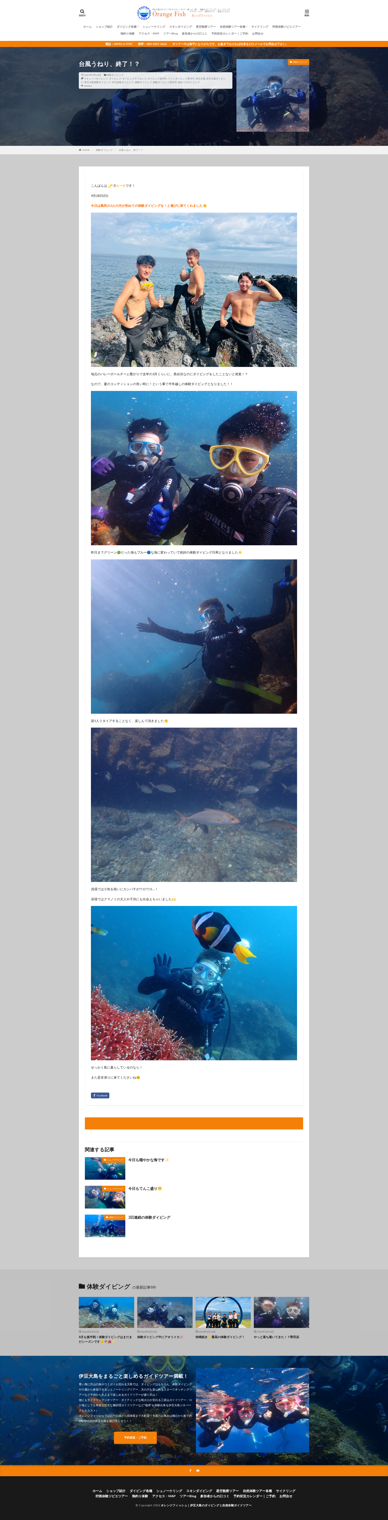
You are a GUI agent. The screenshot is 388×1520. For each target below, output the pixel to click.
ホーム (87, 26)
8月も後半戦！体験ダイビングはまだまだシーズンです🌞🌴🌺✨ (105, 1339)
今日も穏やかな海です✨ (148, 1159)
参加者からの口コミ (194, 33)
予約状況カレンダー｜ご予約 (229, 33)
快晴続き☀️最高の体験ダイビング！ (220, 1337)
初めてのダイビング (189, 82)
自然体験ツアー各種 (232, 26)
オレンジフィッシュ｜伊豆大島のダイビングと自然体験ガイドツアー (206, 1505)
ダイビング (115, 78)
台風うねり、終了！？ (131, 149)
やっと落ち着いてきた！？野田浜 (276, 1337)
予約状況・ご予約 (135, 1437)
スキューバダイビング (96, 78)
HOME (86, 149)
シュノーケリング (154, 26)
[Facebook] (100, 1095)
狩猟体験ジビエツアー (286, 26)
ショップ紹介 (104, 26)
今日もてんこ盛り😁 (145, 1188)
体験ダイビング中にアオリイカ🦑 (160, 1337)
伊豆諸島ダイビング (123, 82)
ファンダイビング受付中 (181, 78)
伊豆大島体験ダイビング (97, 82)
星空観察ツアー (206, 26)
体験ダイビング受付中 (165, 82)
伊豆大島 (200, 78)
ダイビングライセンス (134, 78)
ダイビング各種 (127, 26)
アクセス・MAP (149, 33)
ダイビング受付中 (157, 78)
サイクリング (259, 26)
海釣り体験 (127, 33)
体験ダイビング (115, 74)
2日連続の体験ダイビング (149, 1217)
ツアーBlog (170, 33)
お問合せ (258, 33)
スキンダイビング (180, 26)
